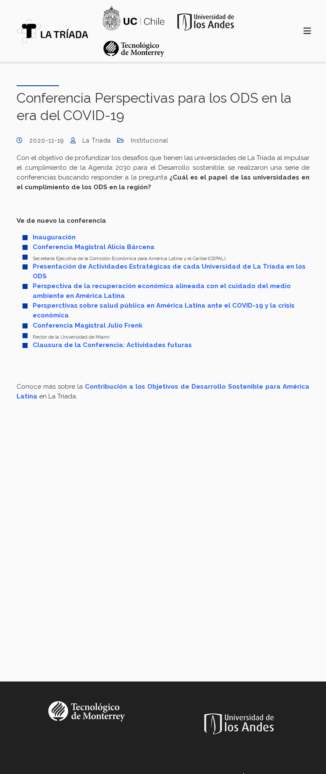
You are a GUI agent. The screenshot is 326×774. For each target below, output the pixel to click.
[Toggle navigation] (307, 31)
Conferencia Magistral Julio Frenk (88, 325)
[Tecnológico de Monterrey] (52, 31)
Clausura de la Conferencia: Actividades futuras (112, 345)
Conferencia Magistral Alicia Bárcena (94, 247)
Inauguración (54, 237)
